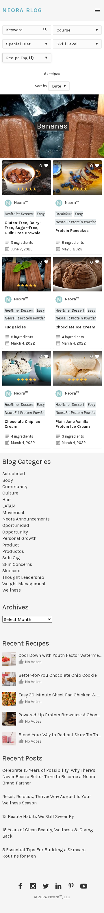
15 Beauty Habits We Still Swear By (38, 816)
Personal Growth (19, 538)
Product (10, 545)
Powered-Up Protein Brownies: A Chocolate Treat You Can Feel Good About (60, 714)
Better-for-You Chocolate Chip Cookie (58, 675)
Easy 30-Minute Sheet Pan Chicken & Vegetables (60, 695)
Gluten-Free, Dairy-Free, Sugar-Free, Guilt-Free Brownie (23, 227)
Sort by (41, 85)
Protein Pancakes (72, 230)
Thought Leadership (23, 577)
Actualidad (13, 473)
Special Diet (18, 44)
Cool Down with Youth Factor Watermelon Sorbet (60, 655)
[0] (26, 191)
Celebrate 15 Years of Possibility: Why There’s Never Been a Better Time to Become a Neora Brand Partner (48, 776)
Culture (10, 493)
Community (14, 486)
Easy (40, 213)
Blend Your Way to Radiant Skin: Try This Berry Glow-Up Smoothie (60, 734)
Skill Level (67, 44)
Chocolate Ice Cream (75, 327)
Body (7, 480)
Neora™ (21, 202)
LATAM (9, 506)
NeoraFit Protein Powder (75, 222)
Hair (6, 499)
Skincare (11, 570)
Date (56, 86)
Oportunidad (15, 525)
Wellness (11, 590)
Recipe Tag (20, 57)
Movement (13, 512)
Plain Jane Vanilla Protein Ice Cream (72, 424)
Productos (13, 551)
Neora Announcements (26, 519)
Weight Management (24, 583)
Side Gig (11, 557)
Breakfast (63, 213)
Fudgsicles (15, 327)
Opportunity (15, 532)
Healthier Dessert (19, 213)
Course (63, 30)
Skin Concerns (17, 564)
